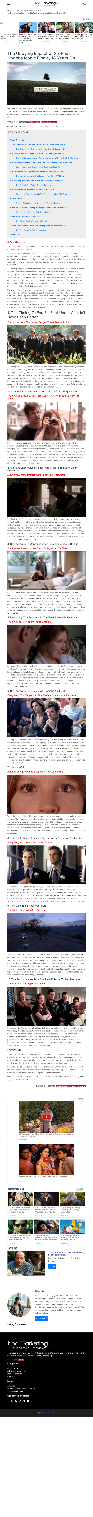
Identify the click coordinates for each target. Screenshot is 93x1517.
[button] (83, 134)
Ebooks (10, 1376)
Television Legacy (34, 122)
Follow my (40, 1318)
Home (9, 10)
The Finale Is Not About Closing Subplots (33, 185)
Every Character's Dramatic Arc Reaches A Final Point (39, 167)
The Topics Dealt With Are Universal (31, 221)
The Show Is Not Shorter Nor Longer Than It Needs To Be (40, 149)
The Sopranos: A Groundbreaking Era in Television (66, 1253)
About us (11, 1386)
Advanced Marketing (16, 1371)
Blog (17, 10)
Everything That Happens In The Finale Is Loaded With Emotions (43, 194)
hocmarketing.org (47, 1413)
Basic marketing (14, 1368)
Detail (52, 1266)
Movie (38, 10)
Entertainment (27, 10)
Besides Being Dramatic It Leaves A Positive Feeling (38, 203)
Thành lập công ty (15, 1391)
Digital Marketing (14, 1374)
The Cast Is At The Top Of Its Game (31, 230)
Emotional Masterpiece (48, 122)
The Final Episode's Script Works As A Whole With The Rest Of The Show (47, 158)
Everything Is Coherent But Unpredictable (34, 212)
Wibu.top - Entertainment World (21, 1388)
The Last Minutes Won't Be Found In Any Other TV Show (40, 176)
